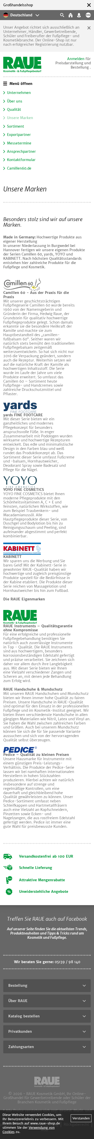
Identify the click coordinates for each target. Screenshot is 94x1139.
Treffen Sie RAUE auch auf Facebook (47, 919)
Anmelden (75, 59)
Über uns (14, 101)
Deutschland (21, 15)
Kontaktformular (21, 160)
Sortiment (15, 126)
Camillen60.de (19, 168)
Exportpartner (19, 134)
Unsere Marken (20, 118)
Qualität (14, 109)
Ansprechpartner (21, 151)
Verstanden (81, 1118)
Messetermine (19, 143)
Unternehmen (19, 92)
